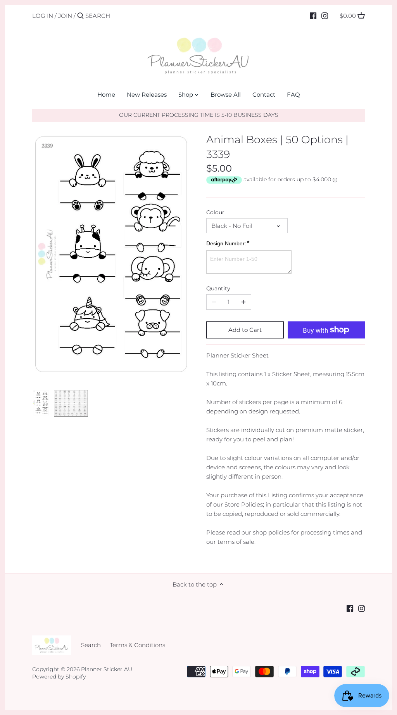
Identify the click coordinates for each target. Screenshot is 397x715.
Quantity (218, 288)
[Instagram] (324, 15)
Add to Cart (245, 329)
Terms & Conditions (137, 645)
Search (91, 645)
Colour (215, 212)
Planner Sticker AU (106, 669)
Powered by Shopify (59, 676)
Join (65, 15)
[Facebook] (313, 15)
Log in (42, 15)
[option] (41, 403)
